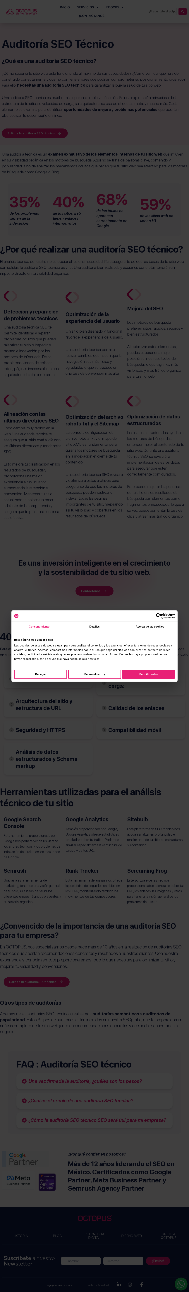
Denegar (40, 674)
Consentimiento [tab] (39, 626)
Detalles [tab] (94, 626)
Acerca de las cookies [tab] (150, 626)
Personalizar (92, 674)
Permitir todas (148, 674)
